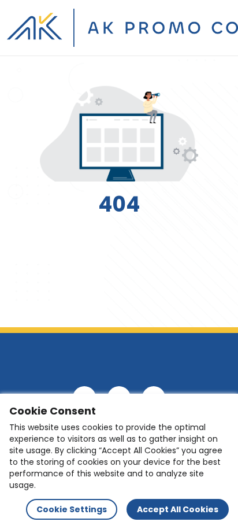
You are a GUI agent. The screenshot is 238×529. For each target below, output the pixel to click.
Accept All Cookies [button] (177, 509)
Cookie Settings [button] (71, 509)
